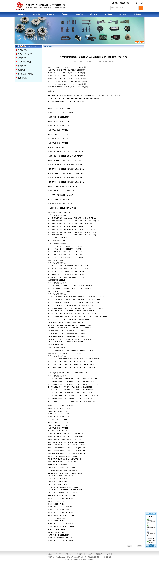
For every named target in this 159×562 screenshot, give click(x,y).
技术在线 (152, 534)
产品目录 (65, 14)
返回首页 (49, 554)
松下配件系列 (22, 58)
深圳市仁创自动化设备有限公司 (76, 557)
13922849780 (124, 3)
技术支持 (93, 14)
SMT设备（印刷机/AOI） (26, 54)
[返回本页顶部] (139, 546)
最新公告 (79, 14)
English (141, 3)
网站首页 (21, 14)
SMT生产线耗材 (23, 78)
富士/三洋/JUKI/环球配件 (26, 74)
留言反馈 (122, 14)
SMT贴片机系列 (23, 50)
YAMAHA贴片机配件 (24, 62)
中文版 (135, 3)
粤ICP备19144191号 (80, 559)
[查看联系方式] (151, 547)
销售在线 (152, 521)
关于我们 (59, 554)
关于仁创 (36, 14)
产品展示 (50, 14)
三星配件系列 (22, 66)
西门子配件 (21, 70)
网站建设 (90, 559)
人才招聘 (108, 14)
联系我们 (137, 14)
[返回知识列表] (129, 546)
